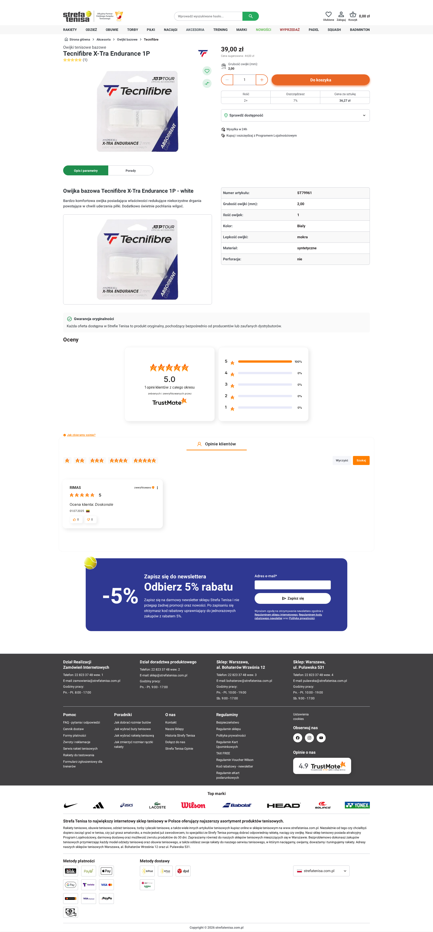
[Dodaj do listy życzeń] (207, 70)
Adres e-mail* (266, 576)
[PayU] (88, 871)
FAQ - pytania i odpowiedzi (81, 722)
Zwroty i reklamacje (76, 742)
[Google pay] (70, 884)
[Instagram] (309, 737)
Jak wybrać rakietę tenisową (134, 735)
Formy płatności (74, 735)
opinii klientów (170, 387)
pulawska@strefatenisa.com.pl (325, 680)
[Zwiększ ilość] (262, 79)
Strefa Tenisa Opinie (179, 748)
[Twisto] (88, 884)
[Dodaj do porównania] (207, 83)
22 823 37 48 (84, 675)
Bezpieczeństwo (227, 722)
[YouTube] (321, 737)
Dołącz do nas (175, 742)
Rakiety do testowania (78, 755)
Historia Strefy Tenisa (180, 735)
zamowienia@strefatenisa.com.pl (96, 680)
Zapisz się (296, 598)
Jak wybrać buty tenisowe (132, 729)
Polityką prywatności (302, 618)
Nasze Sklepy (174, 729)
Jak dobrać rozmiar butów (132, 722)
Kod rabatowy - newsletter (234, 766)
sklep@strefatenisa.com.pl (168, 675)
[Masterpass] (70, 898)
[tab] (85, 170)
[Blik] (70, 871)
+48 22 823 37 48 (96, 3)
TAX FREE (223, 753)
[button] (64, 435)
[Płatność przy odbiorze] (70, 912)
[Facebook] (297, 737)
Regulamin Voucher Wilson (234, 760)
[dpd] (183, 871)
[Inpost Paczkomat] (165, 871)
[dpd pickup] (147, 884)
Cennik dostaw (73, 729)
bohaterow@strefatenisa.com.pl (249, 680)
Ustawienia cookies (297, 716)
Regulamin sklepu (228, 729)
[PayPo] (106, 898)
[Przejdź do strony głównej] (77, 16)
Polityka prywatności (231, 735)
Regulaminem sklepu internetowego (276, 614)
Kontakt (171, 722)
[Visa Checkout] (88, 898)
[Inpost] (147, 871)
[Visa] (106, 884)
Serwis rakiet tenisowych (80, 748)
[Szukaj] (250, 16)
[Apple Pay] (106, 871)
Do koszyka (320, 80)
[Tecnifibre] (203, 53)
